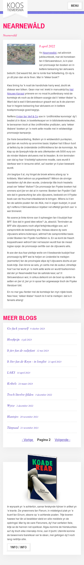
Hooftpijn (19, 339)
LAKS (18, 372)
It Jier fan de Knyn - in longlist (34, 361)
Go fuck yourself (26, 328)
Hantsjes (22, 416)
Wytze (20, 405)
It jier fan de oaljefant (28, 350)
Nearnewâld (49, 52)
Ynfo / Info (18, 547)
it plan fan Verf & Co (27, 116)
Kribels (20, 383)
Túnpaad (23, 427)
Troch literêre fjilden (29, 394)
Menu (75, 6)
